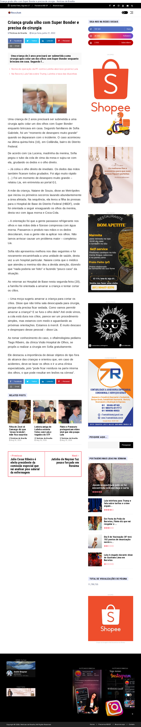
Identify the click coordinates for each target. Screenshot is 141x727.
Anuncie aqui (58, 6)
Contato (132, 724)
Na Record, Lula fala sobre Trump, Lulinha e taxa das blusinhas (44, 73)
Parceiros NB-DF (41, 6)
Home (92, 724)
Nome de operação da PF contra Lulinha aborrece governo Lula (44, 69)
